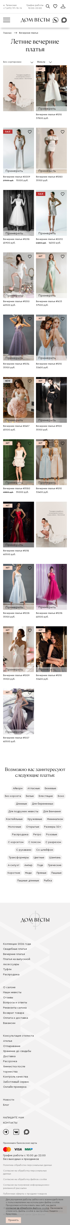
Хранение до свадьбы (17, 1051)
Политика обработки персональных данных (27, 1165)
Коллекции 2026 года (17, 944)
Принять (13, 1220)
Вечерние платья (14, 954)
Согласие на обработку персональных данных (25, 1172)
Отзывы (8, 997)
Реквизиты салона (15, 1007)
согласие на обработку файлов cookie (27, 1208)
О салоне (9, 987)
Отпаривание (11, 1046)
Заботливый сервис (16, 1082)
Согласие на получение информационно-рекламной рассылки (26, 1186)
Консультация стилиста (18, 1035)
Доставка (9, 1056)
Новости (8, 1099)
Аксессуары (11, 964)
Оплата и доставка (15, 1018)
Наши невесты (12, 992)
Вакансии (9, 1023)
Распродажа (11, 974)
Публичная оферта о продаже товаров (25, 1194)
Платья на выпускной (16, 959)
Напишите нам (13, 1117)
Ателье (7, 1041)
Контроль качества (15, 1076)
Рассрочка (10, 1061)
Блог (6, 1105)
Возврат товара (13, 1013)
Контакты (10, 1122)
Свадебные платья (15, 949)
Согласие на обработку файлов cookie (25, 1179)
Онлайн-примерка (14, 1087)
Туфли (7, 969)
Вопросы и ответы (15, 1002)
